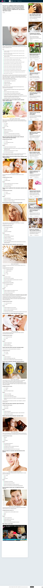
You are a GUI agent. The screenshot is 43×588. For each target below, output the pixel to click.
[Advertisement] (15, 20)
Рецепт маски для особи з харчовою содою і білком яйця (13, 67)
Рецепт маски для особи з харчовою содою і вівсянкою (12, 60)
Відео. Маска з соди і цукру (8, 73)
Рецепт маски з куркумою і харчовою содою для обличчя (13, 66)
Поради (4, 12)
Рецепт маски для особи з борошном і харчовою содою (12, 69)
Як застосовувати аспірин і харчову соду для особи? (12, 59)
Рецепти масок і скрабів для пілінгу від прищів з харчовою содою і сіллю (15, 57)
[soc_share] (42, 587)
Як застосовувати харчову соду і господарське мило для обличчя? (14, 71)
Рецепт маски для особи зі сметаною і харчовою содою (12, 64)
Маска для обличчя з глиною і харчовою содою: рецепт (12, 63)
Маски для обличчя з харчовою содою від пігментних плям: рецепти (14, 70)
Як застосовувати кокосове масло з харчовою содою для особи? (14, 62)
